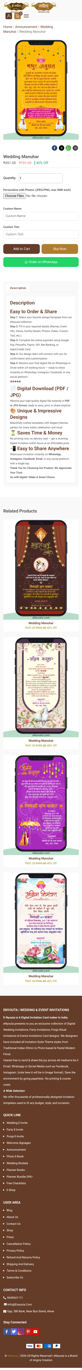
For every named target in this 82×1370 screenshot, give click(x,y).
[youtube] (35, 1331)
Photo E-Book (15, 1156)
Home (7, 27)
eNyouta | (13, 1356)
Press (10, 1237)
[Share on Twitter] (62, 148)
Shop (10, 1230)
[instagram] (21, 1331)
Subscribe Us (15, 1277)
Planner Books (16, 1170)
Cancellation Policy (19, 1244)
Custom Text (11, 227)
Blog (9, 1210)
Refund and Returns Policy (23, 1257)
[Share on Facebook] (55, 148)
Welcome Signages (19, 1143)
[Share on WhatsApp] (69, 148)
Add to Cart (21, 249)
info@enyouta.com (19, 1304)
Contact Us (14, 1224)
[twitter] (13, 1331)
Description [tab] (18, 288)
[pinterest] (28, 1331)
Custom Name (12, 208)
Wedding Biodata (17, 1163)
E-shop (11, 1190)
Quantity (9, 178)
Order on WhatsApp (43, 262)
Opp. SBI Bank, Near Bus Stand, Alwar (30, 1311)
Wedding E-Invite (17, 1123)
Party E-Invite (15, 1129)
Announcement (26, 27)
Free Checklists (16, 1183)
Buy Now (60, 249)
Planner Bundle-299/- (20, 1177)
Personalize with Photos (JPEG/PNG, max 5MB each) (37, 190)
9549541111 (15, 1298)
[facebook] (6, 1331)
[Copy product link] (76, 148)
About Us (12, 1217)
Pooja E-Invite (15, 1136)
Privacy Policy (15, 1250)
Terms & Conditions (19, 1271)
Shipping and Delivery (20, 1264)
